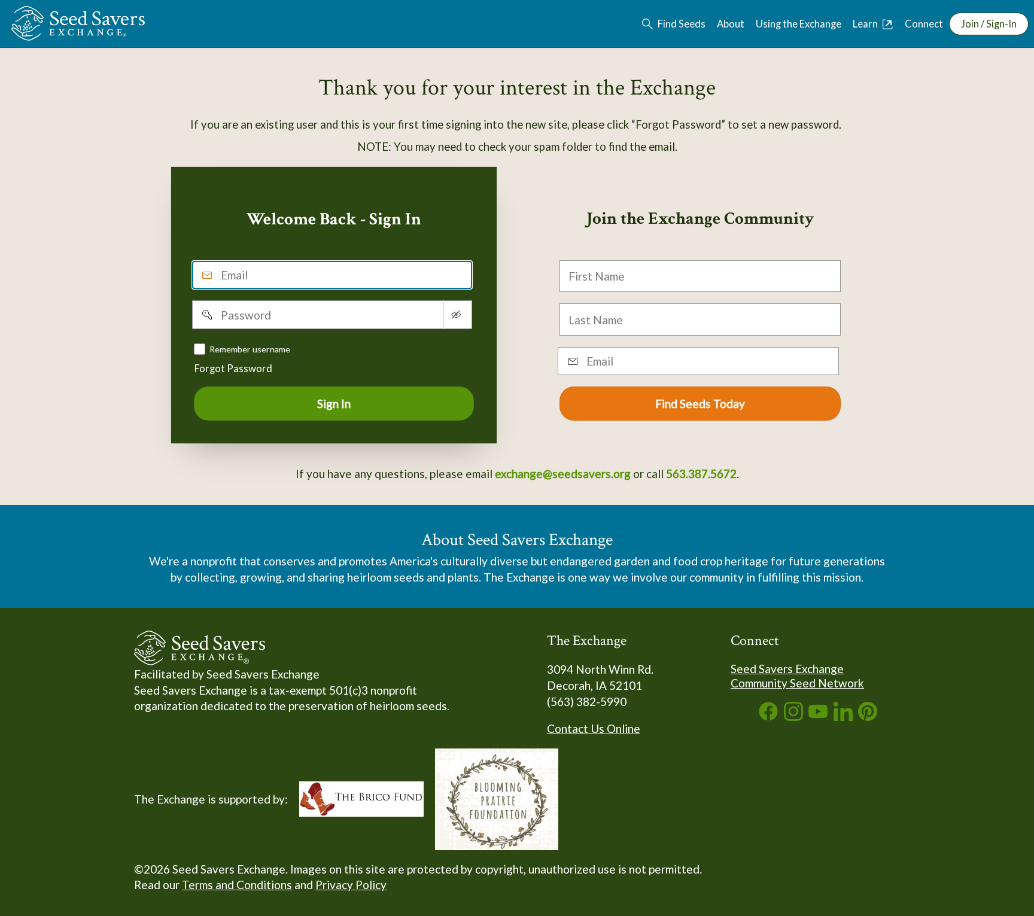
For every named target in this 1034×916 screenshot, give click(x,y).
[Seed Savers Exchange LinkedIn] (843, 716)
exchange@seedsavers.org (563, 473)
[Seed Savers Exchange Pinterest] (867, 716)
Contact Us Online (593, 728)
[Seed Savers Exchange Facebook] (768, 716)
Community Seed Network (797, 683)
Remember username (249, 348)
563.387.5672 (701, 473)
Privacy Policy (351, 884)
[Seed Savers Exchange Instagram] (793, 716)
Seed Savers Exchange (787, 668)
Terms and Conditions (237, 884)
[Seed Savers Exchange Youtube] (818, 716)
